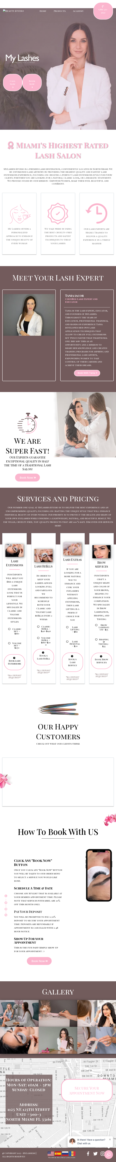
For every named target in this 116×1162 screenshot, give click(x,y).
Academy (78, 10)
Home (43, 10)
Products (60, 10)
